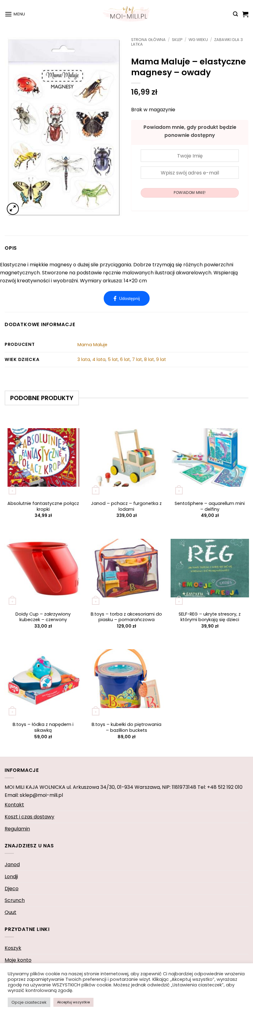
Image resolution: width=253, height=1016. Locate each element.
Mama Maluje (92, 345)
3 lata (83, 359)
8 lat (149, 359)
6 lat (125, 359)
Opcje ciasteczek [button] (29, 1002)
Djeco (12, 888)
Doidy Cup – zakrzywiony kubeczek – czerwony (43, 617)
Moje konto (18, 960)
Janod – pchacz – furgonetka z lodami (126, 506)
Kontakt (14, 804)
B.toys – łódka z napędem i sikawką (43, 727)
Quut (10, 912)
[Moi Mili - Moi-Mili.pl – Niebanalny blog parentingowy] (126, 13)
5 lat (113, 359)
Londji (11, 876)
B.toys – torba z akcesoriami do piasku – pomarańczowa (126, 617)
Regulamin (17, 828)
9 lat (161, 359)
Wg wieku (198, 39)
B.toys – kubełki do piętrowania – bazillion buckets (126, 727)
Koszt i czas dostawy (29, 816)
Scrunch (15, 900)
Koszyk (13, 948)
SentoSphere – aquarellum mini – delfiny (210, 506)
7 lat (137, 359)
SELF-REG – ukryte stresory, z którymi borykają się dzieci (210, 617)
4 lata (99, 359)
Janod (12, 864)
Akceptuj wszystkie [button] (73, 1002)
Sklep (177, 39)
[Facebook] (127, 298)
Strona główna (148, 39)
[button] (15, 14)
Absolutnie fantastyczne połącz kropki (43, 506)
